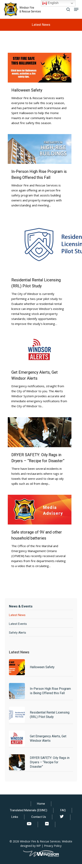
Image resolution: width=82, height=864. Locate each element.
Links (14, 817)
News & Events (20, 606)
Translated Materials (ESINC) (28, 810)
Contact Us (38, 817)
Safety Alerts (17, 632)
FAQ (63, 810)
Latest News (17, 615)
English (53, 3)
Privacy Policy (53, 846)
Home (41, 803)
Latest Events (18, 624)
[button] (76, 9)
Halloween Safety (26, 90)
